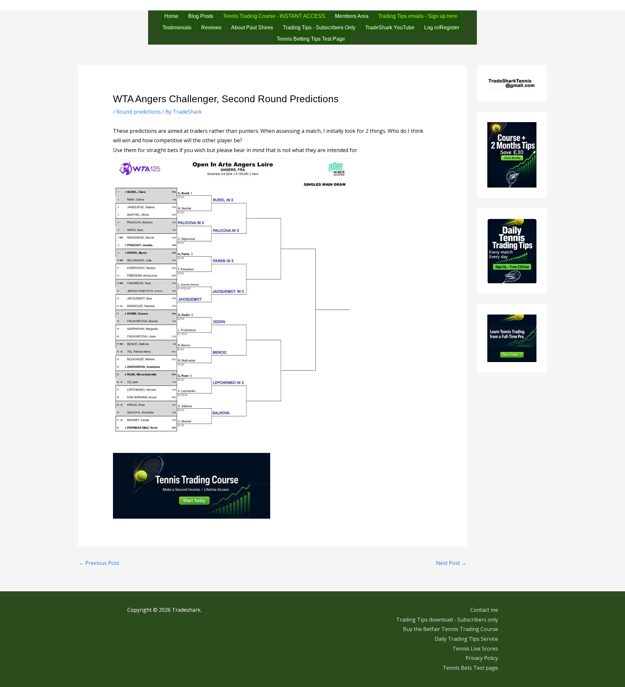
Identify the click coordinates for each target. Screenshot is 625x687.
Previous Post (99, 563)
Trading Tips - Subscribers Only (319, 27)
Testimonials (176, 27)
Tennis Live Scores (475, 648)
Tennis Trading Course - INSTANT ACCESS (274, 16)
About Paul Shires (252, 27)
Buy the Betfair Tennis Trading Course (450, 629)
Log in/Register (441, 27)
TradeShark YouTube (389, 27)
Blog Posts (200, 16)
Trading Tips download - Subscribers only (447, 619)
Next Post (451, 563)
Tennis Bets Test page (470, 667)
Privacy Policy (481, 658)
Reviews (211, 27)
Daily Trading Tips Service (466, 638)
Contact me (484, 609)
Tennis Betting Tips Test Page (311, 39)
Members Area (351, 16)
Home (171, 16)
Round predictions (138, 111)
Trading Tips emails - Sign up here (417, 16)
